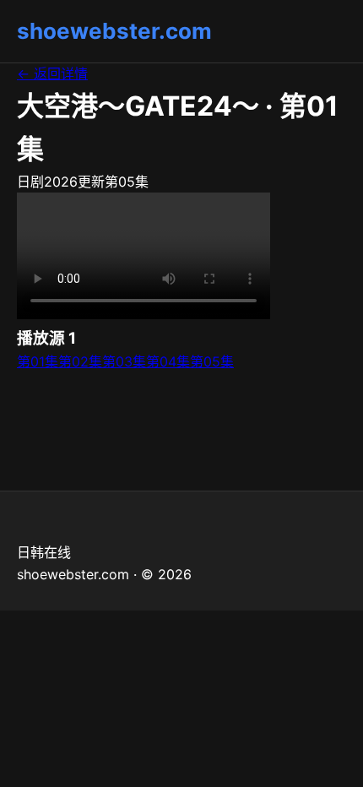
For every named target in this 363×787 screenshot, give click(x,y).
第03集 (124, 361)
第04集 (168, 361)
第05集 (212, 361)
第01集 (37, 361)
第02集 (80, 361)
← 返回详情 (52, 73)
